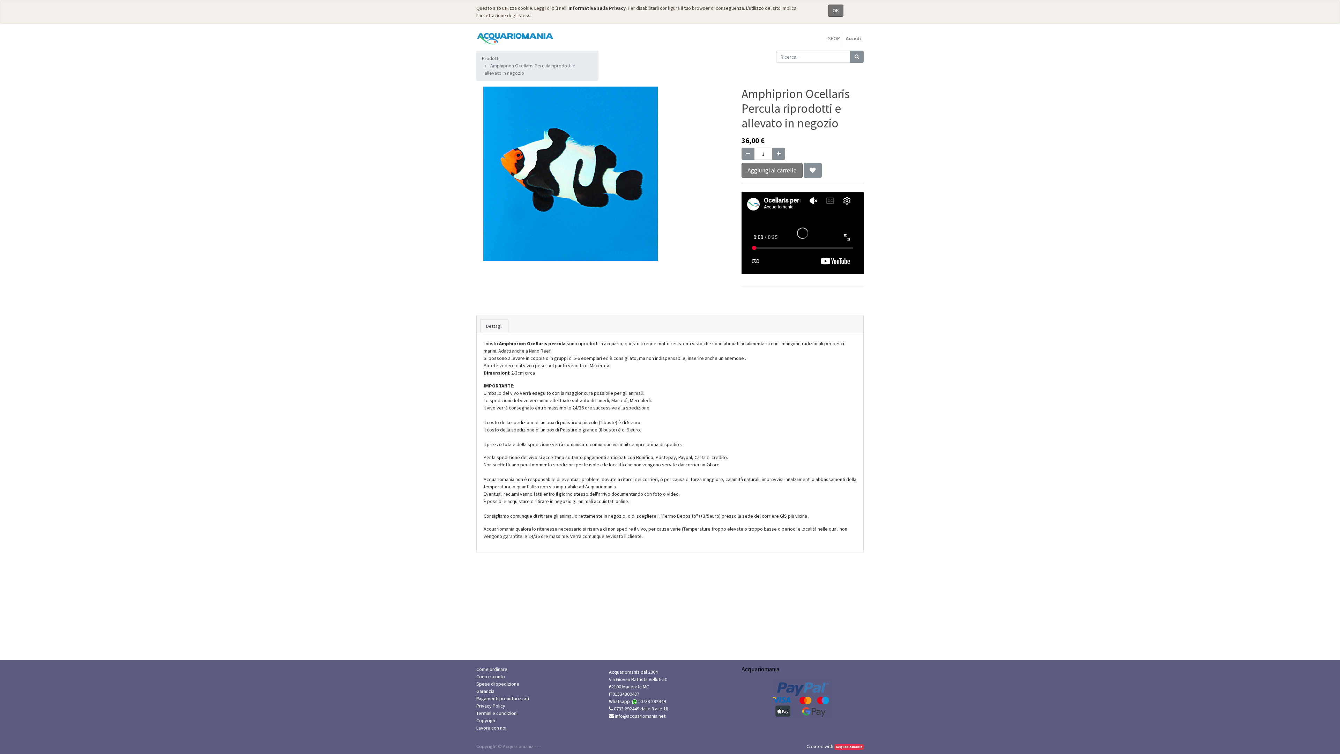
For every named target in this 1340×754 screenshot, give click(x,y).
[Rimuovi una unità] (748, 154)
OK (836, 10)
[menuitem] (834, 38)
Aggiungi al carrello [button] (772, 170)
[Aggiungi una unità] (778, 154)
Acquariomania (849, 747)
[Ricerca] (857, 57)
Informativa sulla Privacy (597, 8)
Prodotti (490, 58)
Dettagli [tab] (494, 326)
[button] (813, 170)
